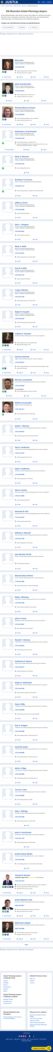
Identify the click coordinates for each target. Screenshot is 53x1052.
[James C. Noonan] (7, 430)
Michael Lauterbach (23, 380)
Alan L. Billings (21, 811)
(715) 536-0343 (19, 318)
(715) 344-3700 (19, 688)
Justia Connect (9, 1039)
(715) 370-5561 (19, 253)
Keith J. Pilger (20, 768)
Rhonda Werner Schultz (25, 108)
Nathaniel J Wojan (23, 923)
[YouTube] (21, 1036)
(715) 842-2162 (19, 138)
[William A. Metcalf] (7, 537)
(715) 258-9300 (19, 474)
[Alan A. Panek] (7, 494)
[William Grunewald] (7, 407)
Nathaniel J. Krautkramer (26, 131)
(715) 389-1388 (19, 603)
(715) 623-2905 (19, 581)
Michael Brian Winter (24, 575)
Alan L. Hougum (22, 224)
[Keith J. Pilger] (7, 772)
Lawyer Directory (8, 5)
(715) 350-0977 (19, 362)
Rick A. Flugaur (21, 725)
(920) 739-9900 (19, 928)
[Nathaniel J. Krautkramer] (7, 135)
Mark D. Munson (22, 156)
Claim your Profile (34, 1020)
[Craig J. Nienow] (7, 294)
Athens (5, 991)
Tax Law (32, 983)
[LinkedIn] (19, 1036)
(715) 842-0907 (19, 91)
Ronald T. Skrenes (22, 640)
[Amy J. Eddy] (7, 708)
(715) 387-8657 (19, 624)
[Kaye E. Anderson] (7, 472)
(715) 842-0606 (19, 209)
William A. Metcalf (23, 533)
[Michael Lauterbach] (7, 384)
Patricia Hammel (22, 356)
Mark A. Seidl (20, 246)
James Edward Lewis (23, 900)
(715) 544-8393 (19, 386)
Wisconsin (24, 5)
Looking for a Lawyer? (39, 1048)
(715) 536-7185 (19, 297)
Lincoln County (7, 1003)
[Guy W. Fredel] (7, 272)
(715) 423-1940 (19, 539)
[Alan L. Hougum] (7, 228)
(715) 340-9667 (19, 646)
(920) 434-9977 (19, 905)
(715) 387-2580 (19, 817)
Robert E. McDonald (23, 682)
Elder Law (32, 978)
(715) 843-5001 (19, 231)
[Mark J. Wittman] (7, 601)
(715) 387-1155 (19, 838)
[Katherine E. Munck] (7, 665)
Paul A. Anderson (22, 447)
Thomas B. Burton (22, 875)
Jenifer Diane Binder (24, 854)
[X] (31, 1036)
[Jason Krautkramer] (7, 88)
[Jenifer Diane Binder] (7, 858)
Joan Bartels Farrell (23, 554)
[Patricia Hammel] (7, 360)
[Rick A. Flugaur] (7, 729)
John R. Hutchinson (23, 832)
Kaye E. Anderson (22, 468)
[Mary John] (7, 64)
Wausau (5, 981)
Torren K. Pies (21, 789)
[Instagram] (25, 1036)
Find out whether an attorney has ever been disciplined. (12, 1017)
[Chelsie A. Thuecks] (7, 337)
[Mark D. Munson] (7, 160)
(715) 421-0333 (19, 517)
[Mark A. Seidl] (7, 250)
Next (26, 945)
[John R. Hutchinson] (7, 836)
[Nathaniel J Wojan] (7, 927)
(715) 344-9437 (19, 431)
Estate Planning (17, 5)
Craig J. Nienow (21, 290)
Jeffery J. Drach (21, 202)
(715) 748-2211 (19, 409)
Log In (43, 2)
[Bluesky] (29, 1036)
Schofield (5, 983)
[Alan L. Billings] (7, 815)
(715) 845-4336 (19, 164)
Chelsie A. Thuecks (23, 333)
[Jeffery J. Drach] (7, 206)
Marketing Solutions (26, 1040)
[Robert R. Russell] (7, 316)
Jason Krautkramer (23, 84)
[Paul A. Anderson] (7, 451)
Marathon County (8, 999)
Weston (5, 985)
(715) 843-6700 (19, 67)
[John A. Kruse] (7, 622)
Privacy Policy (42, 1039)
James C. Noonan (22, 426)
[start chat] (48, 1048)
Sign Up (49, 2)
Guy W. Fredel (21, 268)
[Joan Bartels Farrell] (7, 558)
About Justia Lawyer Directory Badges (38, 1015)
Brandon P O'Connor (23, 179)
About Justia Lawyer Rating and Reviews (38, 1025)
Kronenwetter (7, 987)
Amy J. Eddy (20, 704)
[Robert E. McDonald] (7, 686)
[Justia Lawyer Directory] (11, 2)
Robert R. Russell (22, 312)
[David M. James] (7, 751)
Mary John (19, 60)
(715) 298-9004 (19, 114)
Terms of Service (34, 1039)
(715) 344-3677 (19, 667)
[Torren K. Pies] (7, 793)
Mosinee (5, 989)
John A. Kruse (20, 618)
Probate (32, 981)
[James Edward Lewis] (7, 904)
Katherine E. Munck (23, 661)
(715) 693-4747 (19, 275)
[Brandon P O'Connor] (7, 183)
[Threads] (27, 1036)
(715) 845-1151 (19, 186)
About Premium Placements (37, 1022)
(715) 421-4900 (19, 496)
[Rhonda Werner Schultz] (7, 112)
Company (23, 1039)
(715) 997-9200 (19, 860)
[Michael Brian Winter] (7, 579)
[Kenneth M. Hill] (7, 515)
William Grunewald (23, 403)
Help (28, 1039)
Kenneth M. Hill (21, 511)
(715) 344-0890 (19, 710)
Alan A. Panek (21, 490)
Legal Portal (17, 1039)
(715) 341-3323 (19, 453)
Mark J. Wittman (22, 597)
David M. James (21, 747)
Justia (2, 5)
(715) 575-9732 (19, 881)
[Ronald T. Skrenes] (7, 644)
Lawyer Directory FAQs (36, 1018)
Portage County (7, 1001)
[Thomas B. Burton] (7, 879)
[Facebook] (23, 1036)
